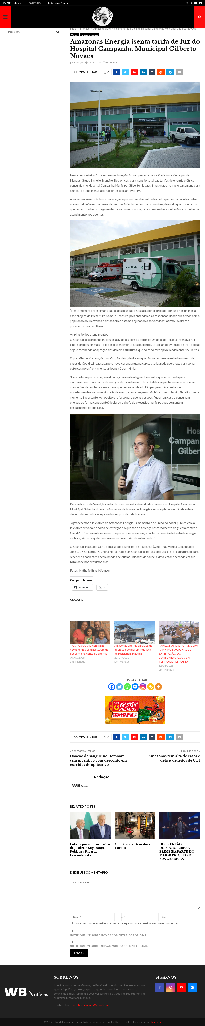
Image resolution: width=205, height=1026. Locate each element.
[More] (158, 686)
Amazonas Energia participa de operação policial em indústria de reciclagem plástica (133, 649)
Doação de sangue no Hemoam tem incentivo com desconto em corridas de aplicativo (98, 760)
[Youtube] (181, 987)
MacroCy (156, 1021)
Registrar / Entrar (59, 2)
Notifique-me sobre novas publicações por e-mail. (109, 945)
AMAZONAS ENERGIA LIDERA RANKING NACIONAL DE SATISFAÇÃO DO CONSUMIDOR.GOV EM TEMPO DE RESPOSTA (178, 653)
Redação (78, 62)
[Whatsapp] (127, 686)
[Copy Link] (150, 686)
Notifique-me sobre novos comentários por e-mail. (110, 935)
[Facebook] (111, 686)
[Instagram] (142, 686)
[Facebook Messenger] (135, 686)
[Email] (192, 987)
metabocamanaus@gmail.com (90, 1005)
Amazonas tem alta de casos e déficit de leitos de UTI (174, 758)
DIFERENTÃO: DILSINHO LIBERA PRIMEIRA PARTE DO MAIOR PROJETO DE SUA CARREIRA (176, 851)
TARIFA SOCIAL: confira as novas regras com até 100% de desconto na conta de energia (89, 649)
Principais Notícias (89, 35)
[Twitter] (119, 686)
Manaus (74, 35)
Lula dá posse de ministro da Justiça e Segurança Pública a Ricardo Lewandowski (90, 849)
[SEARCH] (57, 32)
